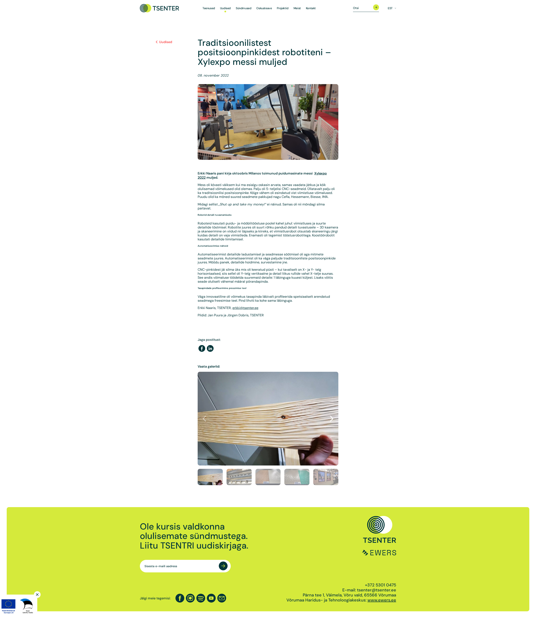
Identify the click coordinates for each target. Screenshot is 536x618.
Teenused (208, 8)
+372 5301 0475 (380, 584)
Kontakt (311, 8)
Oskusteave (264, 8)
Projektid (282, 8)
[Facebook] (202, 349)
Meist (297, 8)
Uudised (225, 8)
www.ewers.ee (381, 600)
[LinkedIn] (210, 349)
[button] (331, 419)
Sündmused (243, 8)
